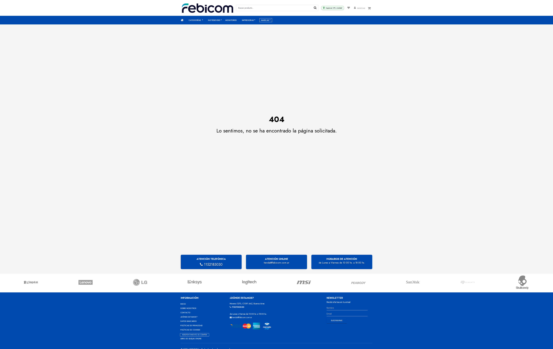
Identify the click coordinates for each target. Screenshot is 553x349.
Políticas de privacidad (191, 325)
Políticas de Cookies (190, 330)
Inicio (183, 304)
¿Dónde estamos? (188, 317)
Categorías (195, 20)
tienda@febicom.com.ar (276, 262)
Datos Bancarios (188, 321)
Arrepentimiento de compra (194, 334)
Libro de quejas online (190, 338)
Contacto (185, 312)
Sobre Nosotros (188, 308)
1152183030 (212, 264)
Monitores (231, 20)
